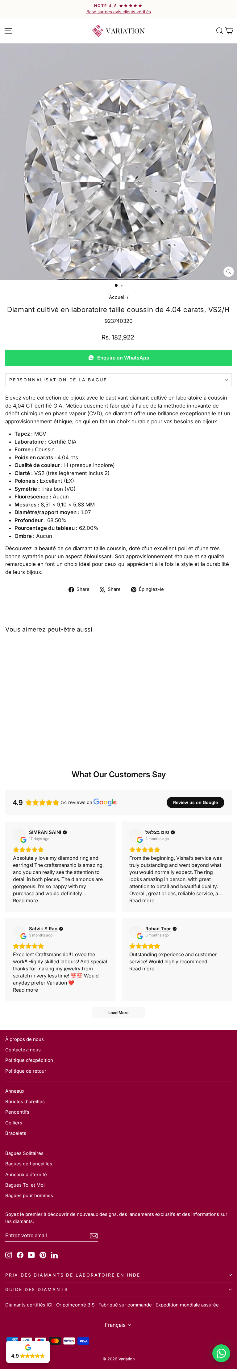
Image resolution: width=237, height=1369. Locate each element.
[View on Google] (19, 835)
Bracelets (15, 1133)
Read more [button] (25, 900)
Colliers (13, 1123)
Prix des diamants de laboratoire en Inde (72, 1275)
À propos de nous (24, 1039)
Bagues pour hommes (29, 1195)
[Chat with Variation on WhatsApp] (221, 1353)
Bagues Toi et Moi (25, 1185)
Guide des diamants (36, 1289)
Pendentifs (17, 1112)
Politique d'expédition (29, 1060)
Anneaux (14, 1091)
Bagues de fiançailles (28, 1164)
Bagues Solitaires (24, 1153)
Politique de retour (25, 1071)
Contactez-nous (23, 1050)
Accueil (117, 297)
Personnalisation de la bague (58, 379)
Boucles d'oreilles (25, 1101)
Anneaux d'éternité (26, 1174)
